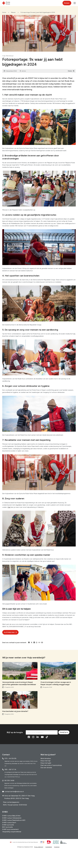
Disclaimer (56, 847)
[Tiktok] (47, 737)
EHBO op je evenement (10, 829)
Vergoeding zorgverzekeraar (11, 832)
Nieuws (13, 12)
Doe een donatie (46, 767)
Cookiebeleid (48, 847)
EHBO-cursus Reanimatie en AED (13, 820)
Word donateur (46, 758)
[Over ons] (25, 842)
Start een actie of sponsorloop (51, 765)
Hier (9, 507)
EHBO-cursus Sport (9, 822)
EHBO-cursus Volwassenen (11, 818)
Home (4, 12)
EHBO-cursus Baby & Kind (11, 816)
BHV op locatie (7, 827)
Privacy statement (38, 847)
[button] (75, 3)
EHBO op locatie (8, 825)
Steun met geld (46, 763)
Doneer (66, 3)
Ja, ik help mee (9, 632)
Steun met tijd (45, 761)
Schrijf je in (64, 732)
